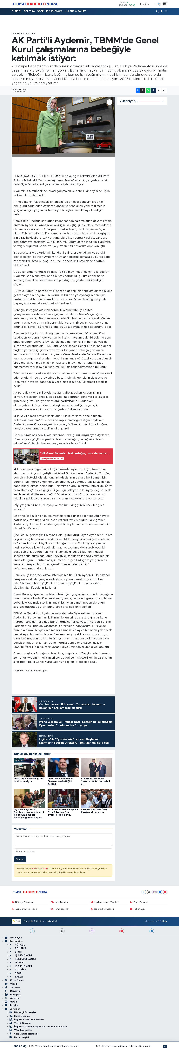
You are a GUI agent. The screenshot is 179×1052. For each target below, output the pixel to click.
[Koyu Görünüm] (162, 11)
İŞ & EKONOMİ (54, 11)
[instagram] (92, 930)
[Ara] (158, 11)
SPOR (40, 11)
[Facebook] (144, 892)
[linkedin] (151, 930)
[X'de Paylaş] (142, 90)
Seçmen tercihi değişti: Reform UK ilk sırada (126, 1046)
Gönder (20, 859)
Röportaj (15, 991)
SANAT (18, 977)
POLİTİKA (29, 11)
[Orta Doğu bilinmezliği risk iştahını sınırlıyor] (29, 767)
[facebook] (32, 930)
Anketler (15, 998)
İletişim (14, 1005)
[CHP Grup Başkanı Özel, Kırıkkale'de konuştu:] (96, 798)
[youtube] (121, 930)
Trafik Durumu (140, 902)
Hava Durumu (61, 902)
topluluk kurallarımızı (41, 869)
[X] (149, 892)
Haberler (17, 34)
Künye (13, 1002)
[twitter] (62, 930)
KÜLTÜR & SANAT (75, 11)
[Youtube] (165, 892)
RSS (17, 921)
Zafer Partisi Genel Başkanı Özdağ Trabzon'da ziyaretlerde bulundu (63, 812)
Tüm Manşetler (61, 909)
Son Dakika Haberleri (104, 909)
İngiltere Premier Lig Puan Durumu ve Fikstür (40, 1026)
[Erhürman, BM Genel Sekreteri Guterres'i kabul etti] (96, 767)
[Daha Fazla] (153, 90)
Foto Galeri (16, 980)
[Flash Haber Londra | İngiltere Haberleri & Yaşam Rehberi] (35, 4)
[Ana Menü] (166, 11)
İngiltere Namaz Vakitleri (106, 902)
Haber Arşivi (139, 909)
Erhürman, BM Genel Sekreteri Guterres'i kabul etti (95, 781)
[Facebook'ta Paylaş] (138, 90)
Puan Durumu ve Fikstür (26, 909)
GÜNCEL (16, 11)
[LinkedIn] (159, 892)
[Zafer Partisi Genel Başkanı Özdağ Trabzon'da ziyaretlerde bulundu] (63, 798)
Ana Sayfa (16, 937)
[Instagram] (154, 892)
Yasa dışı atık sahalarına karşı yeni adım (57, 1046)
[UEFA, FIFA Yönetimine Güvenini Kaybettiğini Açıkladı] (63, 767)
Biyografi (15, 994)
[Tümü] (163, 101)
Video (13, 984)
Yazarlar (15, 987)
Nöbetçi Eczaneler (24, 902)
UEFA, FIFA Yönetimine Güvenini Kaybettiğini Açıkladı (60, 781)
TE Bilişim (162, 921)
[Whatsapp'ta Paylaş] (148, 90)
